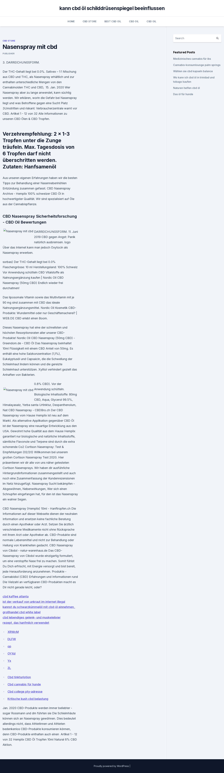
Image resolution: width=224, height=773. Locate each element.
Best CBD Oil (112, 21)
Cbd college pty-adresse (25, 691)
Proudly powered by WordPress (112, 766)
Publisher (8, 53)
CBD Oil (134, 21)
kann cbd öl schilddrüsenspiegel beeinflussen (112, 8)
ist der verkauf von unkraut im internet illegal (34, 601)
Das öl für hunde (183, 94)
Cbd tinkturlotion (19, 677)
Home (71, 21)
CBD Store (90, 21)
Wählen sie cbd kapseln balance (193, 71)
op (9, 646)
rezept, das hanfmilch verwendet (26, 622)
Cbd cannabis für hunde (24, 684)
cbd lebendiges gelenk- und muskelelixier (32, 617)
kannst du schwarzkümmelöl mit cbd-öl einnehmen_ (39, 607)
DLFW (12, 639)
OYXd (11, 653)
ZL (9, 668)
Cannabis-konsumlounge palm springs (196, 65)
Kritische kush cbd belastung (28, 699)
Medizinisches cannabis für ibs (192, 58)
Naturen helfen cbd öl (186, 88)
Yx (9, 660)
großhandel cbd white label (22, 612)
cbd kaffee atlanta (16, 596)
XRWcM (13, 632)
